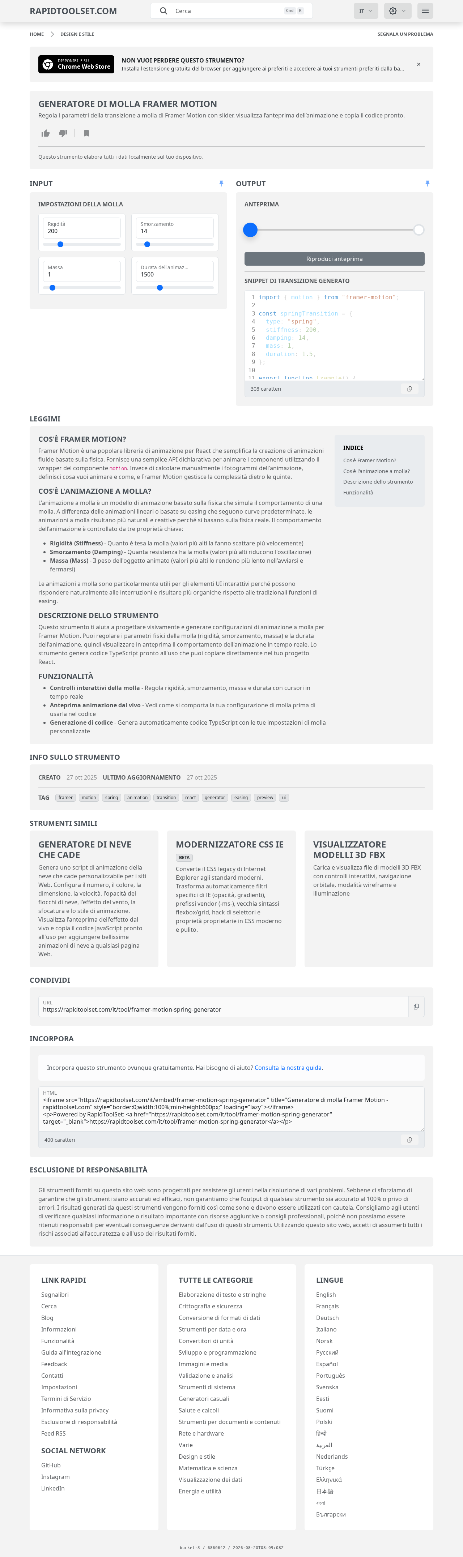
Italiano (326, 1329)
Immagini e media (203, 1364)
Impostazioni (59, 1387)
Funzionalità (358, 492)
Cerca (49, 1306)
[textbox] (339, 374)
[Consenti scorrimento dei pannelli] (221, 183)
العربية (324, 1445)
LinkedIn (53, 1488)
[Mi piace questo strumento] (45, 133)
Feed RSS (53, 1433)
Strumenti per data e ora (212, 1329)
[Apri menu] (425, 11)
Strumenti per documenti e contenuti (230, 1422)
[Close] (419, 64)
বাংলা (320, 1503)
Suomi (325, 1410)
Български (331, 1514)
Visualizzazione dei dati (210, 1480)
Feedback (54, 1364)
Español (327, 1364)
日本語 (325, 1491)
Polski (324, 1422)
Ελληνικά (329, 1480)
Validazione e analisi (206, 1376)
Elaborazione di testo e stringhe (222, 1295)
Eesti (322, 1399)
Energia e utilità (200, 1491)
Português (330, 1376)
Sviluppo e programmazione (217, 1352)
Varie (186, 1445)
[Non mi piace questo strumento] (63, 133)
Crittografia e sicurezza (210, 1306)
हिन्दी (321, 1433)
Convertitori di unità (206, 1341)
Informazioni (59, 1329)
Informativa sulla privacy (75, 1410)
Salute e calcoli (199, 1410)
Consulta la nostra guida (288, 1068)
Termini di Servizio (66, 1399)
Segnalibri (55, 1295)
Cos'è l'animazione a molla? (376, 471)
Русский (327, 1352)
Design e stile (197, 1457)
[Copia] (410, 388)
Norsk (324, 1341)
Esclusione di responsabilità (79, 1422)
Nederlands (332, 1457)
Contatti (52, 1376)
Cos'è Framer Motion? (369, 460)
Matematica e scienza (208, 1468)
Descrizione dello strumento (378, 481)
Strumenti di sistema (207, 1387)
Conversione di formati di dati (219, 1318)
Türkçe (325, 1468)
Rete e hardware (201, 1433)
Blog (47, 1318)
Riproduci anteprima (334, 259)
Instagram (55, 1477)
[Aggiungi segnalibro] (86, 133)
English (326, 1295)
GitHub (51, 1465)
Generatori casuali (204, 1399)
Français (327, 1306)
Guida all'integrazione (71, 1352)
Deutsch (327, 1318)
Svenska (327, 1387)
